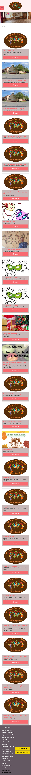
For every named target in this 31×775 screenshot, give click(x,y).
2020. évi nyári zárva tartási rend (14, 80)
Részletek (15, 57)
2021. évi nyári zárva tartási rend (14, 108)
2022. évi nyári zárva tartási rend (14, 136)
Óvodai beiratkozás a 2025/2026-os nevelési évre (15, 687)
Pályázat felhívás (9, 51)
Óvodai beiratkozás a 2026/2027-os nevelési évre (15, 716)
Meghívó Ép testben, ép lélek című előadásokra (14, 363)
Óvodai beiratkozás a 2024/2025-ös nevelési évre (15, 657)
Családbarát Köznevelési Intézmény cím (15, 193)
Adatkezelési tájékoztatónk (6, 771)
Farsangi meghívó (9, 221)
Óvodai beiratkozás (9, 596)
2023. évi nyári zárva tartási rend (14, 164)
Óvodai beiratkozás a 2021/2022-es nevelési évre (15, 626)
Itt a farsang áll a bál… (10, 277)
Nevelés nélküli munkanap (12, 394)
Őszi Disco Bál (7, 450)
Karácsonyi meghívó (10, 333)
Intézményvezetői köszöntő (12, 249)
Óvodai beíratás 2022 (10, 566)
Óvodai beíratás (8, 477)
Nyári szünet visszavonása (12, 422)
